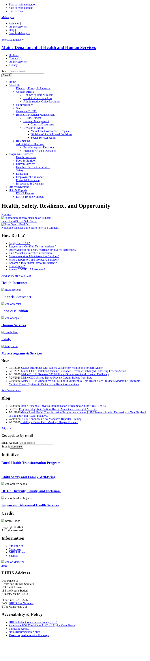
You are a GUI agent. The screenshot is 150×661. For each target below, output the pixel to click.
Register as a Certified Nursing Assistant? (33, 246)
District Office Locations (37, 98)
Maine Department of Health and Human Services (48, 47)
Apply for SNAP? (19, 243)
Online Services (18, 26)
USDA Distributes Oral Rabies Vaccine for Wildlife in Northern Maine (62, 367)
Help (11, 30)
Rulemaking (23, 140)
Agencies (14, 23)
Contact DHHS (25, 91)
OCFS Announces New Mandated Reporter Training (51, 418)
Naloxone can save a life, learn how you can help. (30, 227)
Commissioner (24, 104)
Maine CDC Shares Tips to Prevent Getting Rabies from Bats (56, 377)
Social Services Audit (43, 137)
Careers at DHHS (26, 111)
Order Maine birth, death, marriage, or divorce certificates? (42, 249)
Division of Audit (33, 127)
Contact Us (15, 58)
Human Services (25, 163)
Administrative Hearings (30, 144)
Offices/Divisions (19, 186)
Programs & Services (21, 154)
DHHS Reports (25, 193)
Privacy (13, 65)
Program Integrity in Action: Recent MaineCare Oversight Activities (58, 409)
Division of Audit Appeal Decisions (51, 134)
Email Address (9, 442)
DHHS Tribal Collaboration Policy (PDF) (33, 622)
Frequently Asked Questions (39, 150)
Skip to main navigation (22, 4)
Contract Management (36, 121)
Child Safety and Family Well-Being (28, 477)
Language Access (19, 628)
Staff (19, 108)
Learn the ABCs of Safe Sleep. (19, 221)
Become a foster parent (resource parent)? (33, 262)
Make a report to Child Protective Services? (34, 259)
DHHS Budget (32, 117)
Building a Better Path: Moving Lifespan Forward (49, 422)
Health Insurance (26, 157)
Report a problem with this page (29, 635)
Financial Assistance (28, 180)
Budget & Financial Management (35, 114)
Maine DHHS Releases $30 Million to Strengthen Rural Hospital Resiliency (65, 374)
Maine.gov (7, 17)
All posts (6, 428)
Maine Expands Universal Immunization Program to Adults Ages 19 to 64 (63, 405)
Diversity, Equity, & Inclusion (33, 88)
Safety (19, 170)
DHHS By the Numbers (30, 196)
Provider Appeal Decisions (38, 147)
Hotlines (13, 55)
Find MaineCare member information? (31, 253)
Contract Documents (43, 124)
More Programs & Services (21, 353)
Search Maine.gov (19, 33)
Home (12, 81)
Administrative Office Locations (42, 101)
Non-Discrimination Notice (24, 631)
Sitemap (13, 555)
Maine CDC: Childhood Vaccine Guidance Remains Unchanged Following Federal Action (73, 371)
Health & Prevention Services (33, 167)
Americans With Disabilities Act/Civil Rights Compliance (42, 625)
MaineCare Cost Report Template (50, 131)
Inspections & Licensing (30, 183)
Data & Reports (18, 190)
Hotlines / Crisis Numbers (38, 94)
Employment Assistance (30, 177)
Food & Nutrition (26, 160)
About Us (14, 85)
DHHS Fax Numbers (21, 603)
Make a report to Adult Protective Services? (34, 256)
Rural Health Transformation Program (30, 463)
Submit (5, 446)
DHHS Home (17, 552)
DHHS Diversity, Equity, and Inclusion (31, 491)
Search (5, 71)
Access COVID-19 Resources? (27, 269)
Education (22, 173)
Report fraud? (17, 266)
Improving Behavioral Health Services (30, 505)
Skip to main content (21, 7)
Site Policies (16, 545)
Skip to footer (17, 11)
